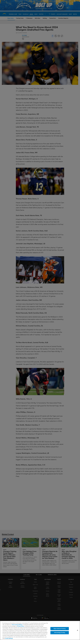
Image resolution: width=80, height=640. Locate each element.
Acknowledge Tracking (59, 632)
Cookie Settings (9, 638)
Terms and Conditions (17, 624)
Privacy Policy (20, 626)
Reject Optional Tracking (60, 628)
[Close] (77, 630)
